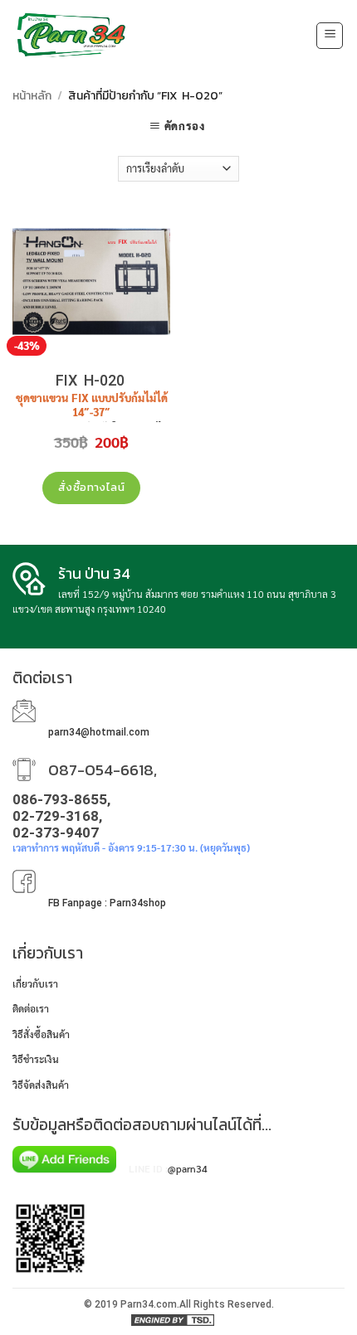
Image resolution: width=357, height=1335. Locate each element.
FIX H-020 (92, 380)
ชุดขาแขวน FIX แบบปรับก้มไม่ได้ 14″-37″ (92, 405)
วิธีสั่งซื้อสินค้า (41, 1034)
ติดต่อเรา (30, 1008)
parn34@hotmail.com (98, 732)
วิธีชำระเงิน (35, 1059)
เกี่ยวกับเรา (35, 983)
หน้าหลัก (31, 95)
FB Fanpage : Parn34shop (107, 903)
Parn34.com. (149, 1304)
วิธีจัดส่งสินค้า (40, 1084)
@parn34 (188, 1168)
